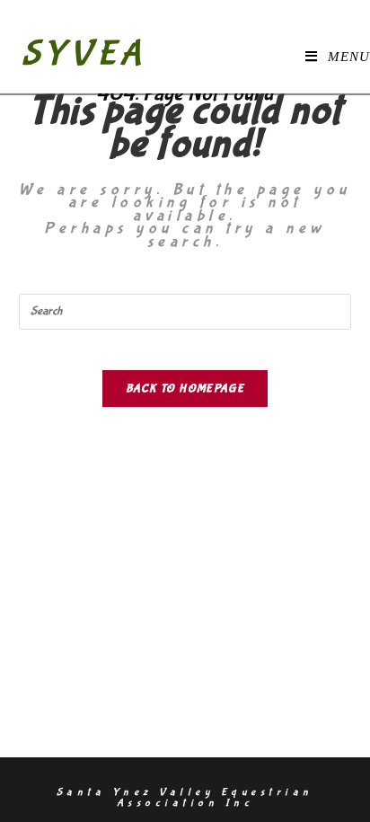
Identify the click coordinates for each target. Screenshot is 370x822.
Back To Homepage (185, 388)
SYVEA (84, 54)
